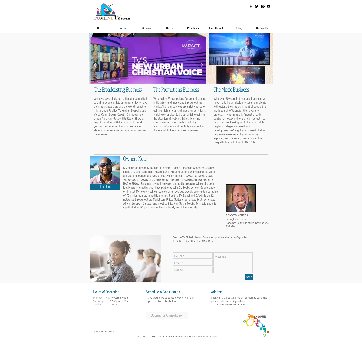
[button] (105, 187)
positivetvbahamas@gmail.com (232, 237)
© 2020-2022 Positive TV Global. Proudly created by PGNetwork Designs (177, 336)
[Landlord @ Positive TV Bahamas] (257, 6)
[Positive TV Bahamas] (251, 6)
